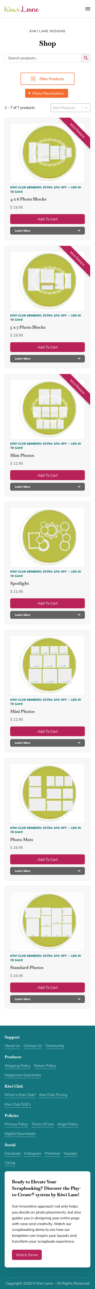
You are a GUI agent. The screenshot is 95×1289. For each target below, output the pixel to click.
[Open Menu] (87, 9)
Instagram (32, 1153)
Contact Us (33, 1045)
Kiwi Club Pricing (53, 1094)
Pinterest (52, 1153)
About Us (12, 1045)
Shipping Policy (17, 1065)
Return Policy (45, 1065)
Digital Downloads (20, 1133)
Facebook (13, 1153)
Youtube (70, 1153)
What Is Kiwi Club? (20, 1094)
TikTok (10, 1163)
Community (55, 1045)
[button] (46, 93)
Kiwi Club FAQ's (18, 1104)
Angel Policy (67, 1124)
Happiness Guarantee (23, 1075)
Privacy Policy (16, 1124)
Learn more (22, 230)
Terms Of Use (43, 1124)
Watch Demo (27, 1255)
